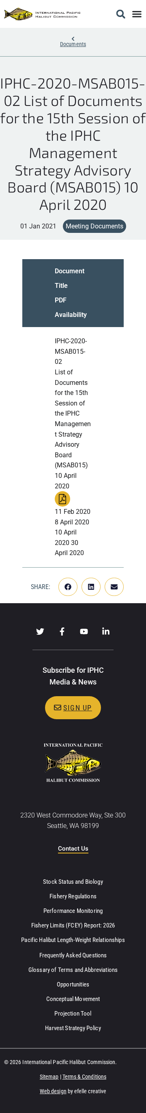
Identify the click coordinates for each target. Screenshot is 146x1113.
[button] (121, 14)
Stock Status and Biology (73, 881)
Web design (53, 1091)
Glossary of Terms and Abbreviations (73, 970)
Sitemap (49, 1076)
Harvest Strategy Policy (73, 1028)
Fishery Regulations (73, 896)
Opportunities (73, 984)
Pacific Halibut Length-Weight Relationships (73, 940)
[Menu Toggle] (137, 14)
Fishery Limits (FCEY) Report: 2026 (73, 925)
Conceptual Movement (73, 999)
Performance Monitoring (73, 910)
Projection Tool (72, 1013)
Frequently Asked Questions (73, 955)
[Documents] (73, 38)
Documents (73, 44)
